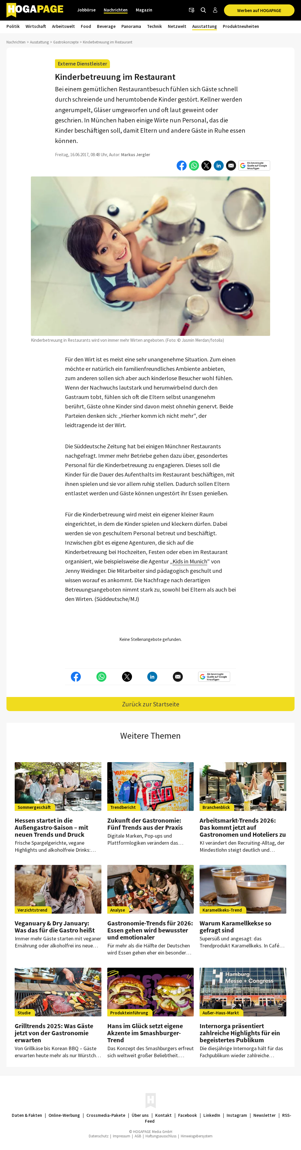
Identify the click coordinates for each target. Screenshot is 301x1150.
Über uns (140, 1115)
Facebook (187, 1115)
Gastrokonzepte (65, 42)
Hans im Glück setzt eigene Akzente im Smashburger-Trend (145, 1033)
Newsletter (264, 1115)
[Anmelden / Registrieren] (215, 10)
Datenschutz (98, 1136)
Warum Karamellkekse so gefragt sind (235, 926)
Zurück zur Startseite (150, 704)
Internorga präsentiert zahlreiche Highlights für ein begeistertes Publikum (240, 1033)
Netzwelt (177, 26)
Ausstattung (204, 26)
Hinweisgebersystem (197, 1136)
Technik (154, 26)
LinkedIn (211, 1115)
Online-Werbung (64, 1115)
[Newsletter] (192, 10)
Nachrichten (116, 10)
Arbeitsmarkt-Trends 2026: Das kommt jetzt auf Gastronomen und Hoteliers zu (243, 827)
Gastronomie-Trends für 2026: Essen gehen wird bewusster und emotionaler (150, 930)
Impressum (121, 1136)
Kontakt (163, 1115)
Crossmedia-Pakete (105, 1115)
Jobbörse (86, 10)
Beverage (106, 26)
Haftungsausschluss (161, 1136)
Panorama (131, 26)
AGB (138, 1136)
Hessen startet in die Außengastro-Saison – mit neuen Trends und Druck (51, 827)
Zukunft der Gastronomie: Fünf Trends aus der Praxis (145, 823)
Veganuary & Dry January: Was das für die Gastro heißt (55, 926)
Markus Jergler (135, 154)
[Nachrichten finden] (203, 10)
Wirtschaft (36, 26)
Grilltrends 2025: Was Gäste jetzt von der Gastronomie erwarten (54, 1033)
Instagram (237, 1115)
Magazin (144, 10)
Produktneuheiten (241, 26)
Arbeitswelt (63, 26)
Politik (13, 26)
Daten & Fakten (27, 1115)
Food (86, 26)
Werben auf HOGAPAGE (259, 10)
